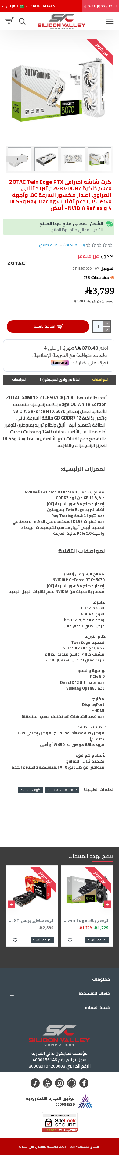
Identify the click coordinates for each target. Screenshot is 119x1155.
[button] (102, 159)
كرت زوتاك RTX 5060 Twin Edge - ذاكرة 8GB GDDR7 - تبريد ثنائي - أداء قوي (86, 920)
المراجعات (19, 379)
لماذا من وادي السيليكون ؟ (59, 379)
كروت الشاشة (30, 790)
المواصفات (100, 379)
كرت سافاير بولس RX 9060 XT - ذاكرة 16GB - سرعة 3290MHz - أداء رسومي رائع (31, 920)
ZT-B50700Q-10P (62, 790)
